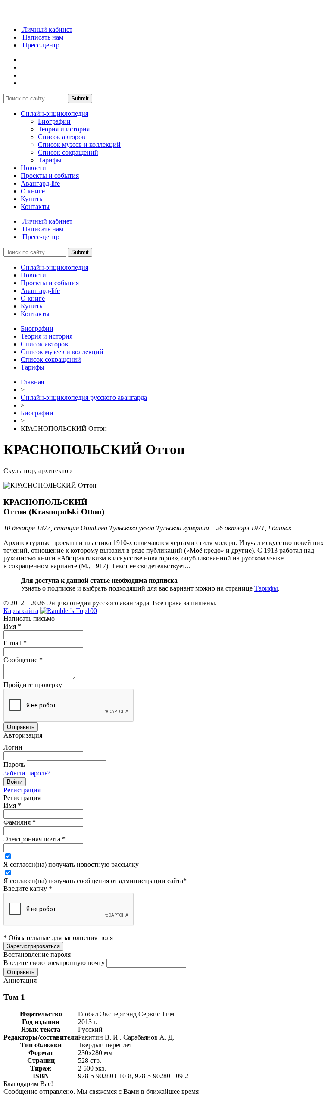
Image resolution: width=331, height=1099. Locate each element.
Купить (31, 198)
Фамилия (19, 822)
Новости (33, 167)
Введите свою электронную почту (54, 962)
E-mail (15, 643)
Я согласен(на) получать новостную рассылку (71, 864)
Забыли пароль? (26, 773)
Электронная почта (34, 839)
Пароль (14, 764)
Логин (12, 747)
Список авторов (61, 136)
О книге (33, 191)
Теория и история (64, 129)
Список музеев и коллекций (79, 144)
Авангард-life (40, 183)
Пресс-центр (40, 45)
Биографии (54, 121)
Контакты (35, 206)
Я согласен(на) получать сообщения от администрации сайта (95, 880)
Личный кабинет (46, 29)
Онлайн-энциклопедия (54, 113)
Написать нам (42, 37)
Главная (32, 382)
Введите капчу (27, 888)
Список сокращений (68, 152)
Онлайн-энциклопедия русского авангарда (84, 397)
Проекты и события (50, 175)
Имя (12, 626)
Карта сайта (20, 610)
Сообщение (23, 659)
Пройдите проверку (32, 684)
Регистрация (22, 790)
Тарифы (50, 160)
